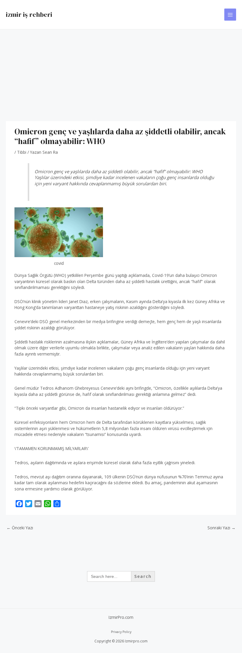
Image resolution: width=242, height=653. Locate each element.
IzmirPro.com (121, 617)
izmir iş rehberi (29, 14)
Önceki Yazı (19, 527)
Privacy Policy (121, 632)
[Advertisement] (121, 73)
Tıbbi (21, 152)
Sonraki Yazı (221, 527)
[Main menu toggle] (230, 15)
